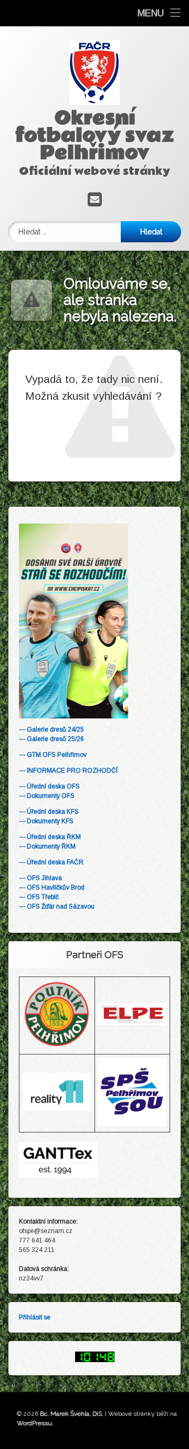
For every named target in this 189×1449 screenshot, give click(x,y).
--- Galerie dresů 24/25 (51, 729)
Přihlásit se (34, 1317)
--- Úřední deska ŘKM (50, 837)
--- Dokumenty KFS (46, 821)
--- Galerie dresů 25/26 (51, 739)
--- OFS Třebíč (39, 897)
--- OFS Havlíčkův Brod (52, 887)
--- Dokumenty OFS (47, 796)
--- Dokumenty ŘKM (47, 846)
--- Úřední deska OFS (49, 786)
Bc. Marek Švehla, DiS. (71, 1413)
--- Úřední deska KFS (49, 811)
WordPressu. (35, 1423)
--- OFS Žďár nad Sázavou (56, 906)
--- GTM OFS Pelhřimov (53, 754)
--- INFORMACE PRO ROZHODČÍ (68, 770)
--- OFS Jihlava (40, 878)
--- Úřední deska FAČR (51, 862)
